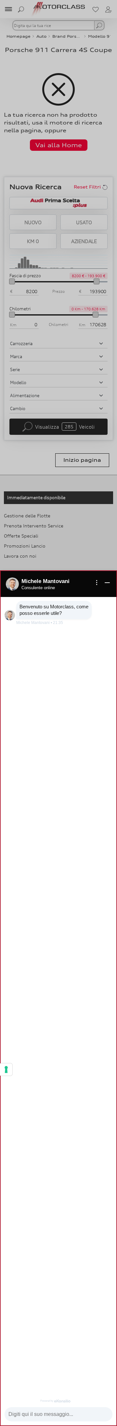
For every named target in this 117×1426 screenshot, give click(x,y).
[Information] (97, 582)
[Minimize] (107, 582)
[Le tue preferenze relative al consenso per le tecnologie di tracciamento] (6, 1069)
